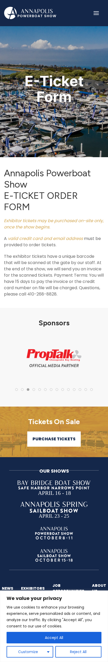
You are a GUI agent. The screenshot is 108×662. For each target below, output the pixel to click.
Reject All (78, 651)
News (7, 588)
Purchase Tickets (54, 439)
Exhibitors (33, 588)
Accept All (54, 637)
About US (99, 588)
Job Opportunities (68, 588)
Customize (28, 651)
